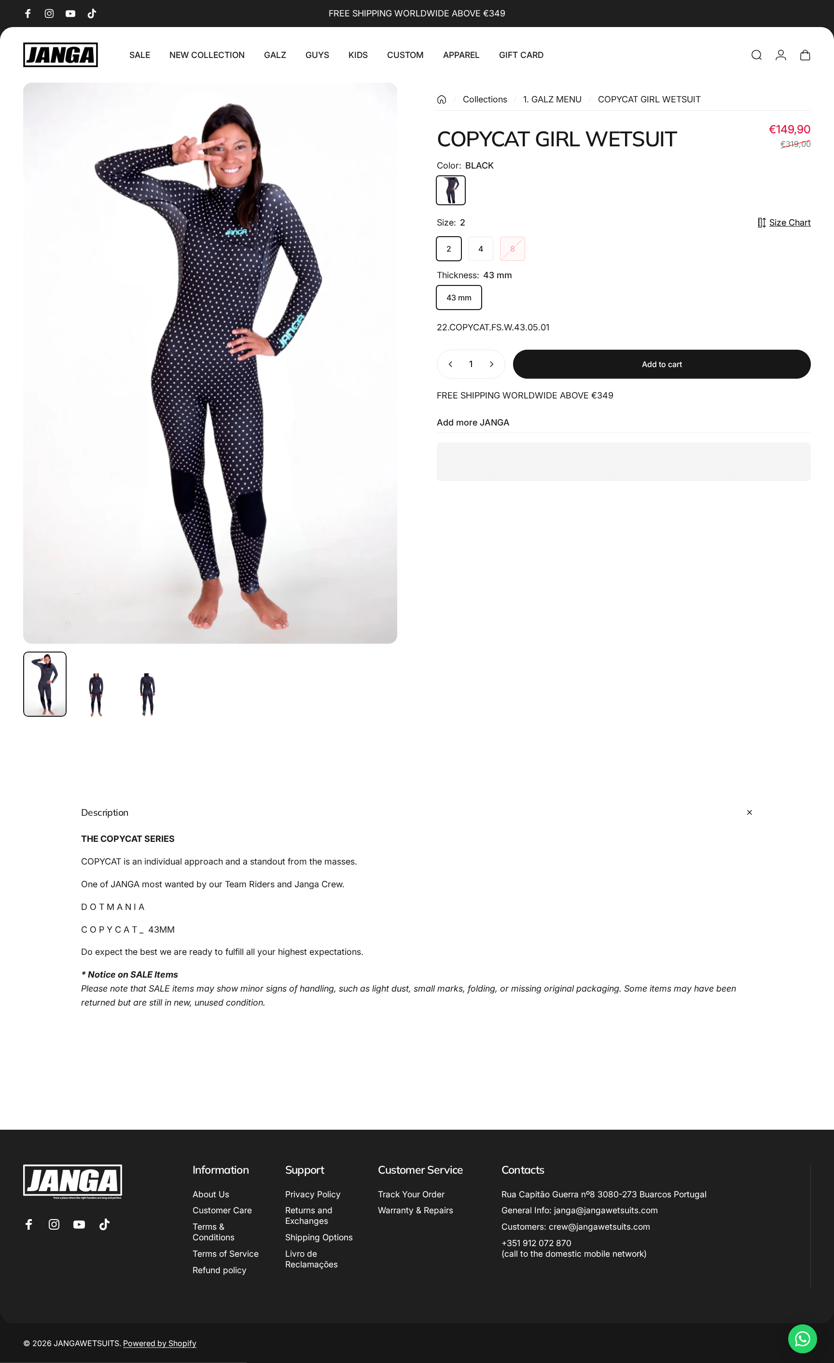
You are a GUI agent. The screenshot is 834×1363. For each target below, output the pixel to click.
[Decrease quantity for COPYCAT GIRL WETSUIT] (448, 364)
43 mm (459, 297)
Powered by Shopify (159, 1343)
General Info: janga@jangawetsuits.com (579, 1210)
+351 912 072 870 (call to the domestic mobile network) (574, 1248)
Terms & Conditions (214, 1231)
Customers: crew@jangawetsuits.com (575, 1226)
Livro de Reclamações (311, 1259)
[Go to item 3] (147, 695)
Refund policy (220, 1270)
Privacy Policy (313, 1194)
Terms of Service (226, 1254)
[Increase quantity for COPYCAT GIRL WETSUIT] (494, 364)
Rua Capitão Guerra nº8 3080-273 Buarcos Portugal (604, 1194)
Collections (485, 99)
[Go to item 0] (45, 684)
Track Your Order (411, 1194)
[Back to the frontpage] (441, 99)
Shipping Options (319, 1237)
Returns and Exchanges (309, 1215)
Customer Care (222, 1210)
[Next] (372, 384)
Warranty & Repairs (415, 1210)
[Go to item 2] (96, 695)
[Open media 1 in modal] (210, 363)
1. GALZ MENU (552, 99)
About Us (211, 1194)
